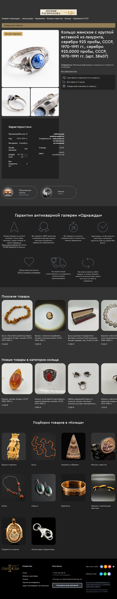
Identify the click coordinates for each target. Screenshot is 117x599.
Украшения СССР (80, 18)
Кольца (68, 18)
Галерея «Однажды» (11, 18)
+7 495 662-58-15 (58, 573)
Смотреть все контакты (67, 585)
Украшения (40, 18)
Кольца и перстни (54, 18)
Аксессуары (27, 18)
